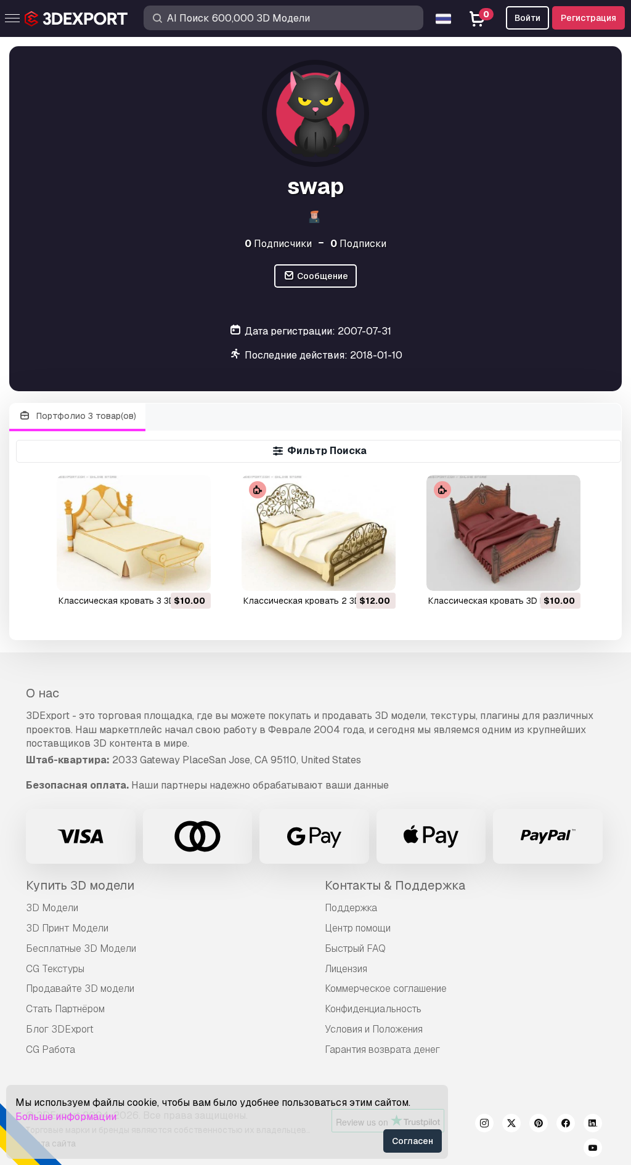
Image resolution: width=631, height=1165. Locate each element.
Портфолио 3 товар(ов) (85, 415)
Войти (527, 17)
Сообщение (321, 276)
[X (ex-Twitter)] (511, 1125)
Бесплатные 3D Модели (81, 948)
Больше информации (65, 1116)
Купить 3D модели (80, 885)
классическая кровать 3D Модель (501, 600)
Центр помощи (358, 928)
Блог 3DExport (60, 1029)
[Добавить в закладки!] (193, 573)
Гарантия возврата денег (382, 1049)
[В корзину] (168, 573)
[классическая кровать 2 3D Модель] (319, 532)
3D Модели (52, 907)
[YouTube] (592, 1149)
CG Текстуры (55, 968)
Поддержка (351, 907)
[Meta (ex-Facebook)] (565, 1125)
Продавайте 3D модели (80, 988)
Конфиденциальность (373, 1008)
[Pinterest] (538, 1125)
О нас (42, 693)
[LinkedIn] (592, 1125)
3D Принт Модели (67, 928)
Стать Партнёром (65, 1008)
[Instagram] (484, 1125)
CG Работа (50, 1049)
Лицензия (346, 968)
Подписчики (278, 243)
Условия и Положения (374, 1029)
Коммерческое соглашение (386, 988)
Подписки (358, 243)
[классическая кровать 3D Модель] (503, 532)
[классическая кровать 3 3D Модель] (134, 532)
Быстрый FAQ (355, 948)
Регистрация (588, 17)
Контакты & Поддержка (395, 885)
